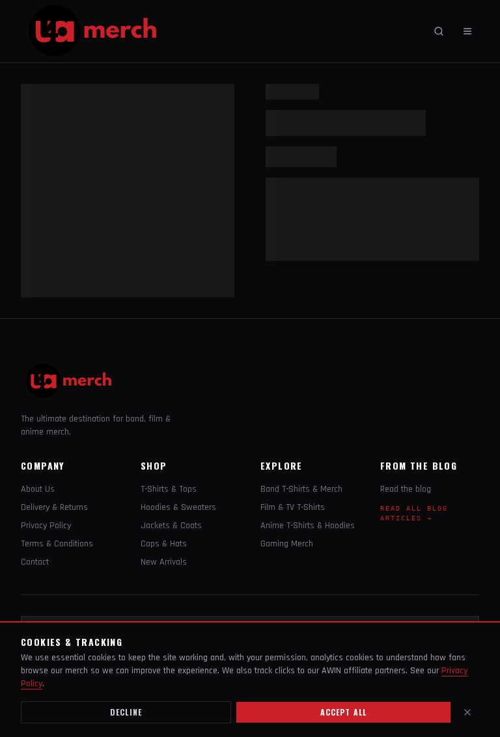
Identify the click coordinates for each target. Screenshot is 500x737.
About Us (38, 489)
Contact (35, 562)
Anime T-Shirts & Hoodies (307, 525)
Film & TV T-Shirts (292, 507)
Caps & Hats (164, 544)
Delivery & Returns (54, 507)
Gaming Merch (286, 544)
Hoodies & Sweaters (178, 507)
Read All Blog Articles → (414, 513)
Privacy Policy (46, 525)
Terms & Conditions (57, 544)
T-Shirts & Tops (169, 489)
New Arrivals (164, 562)
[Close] (467, 712)
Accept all (343, 711)
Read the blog (405, 489)
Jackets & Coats (171, 525)
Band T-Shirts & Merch (301, 489)
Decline (126, 711)
